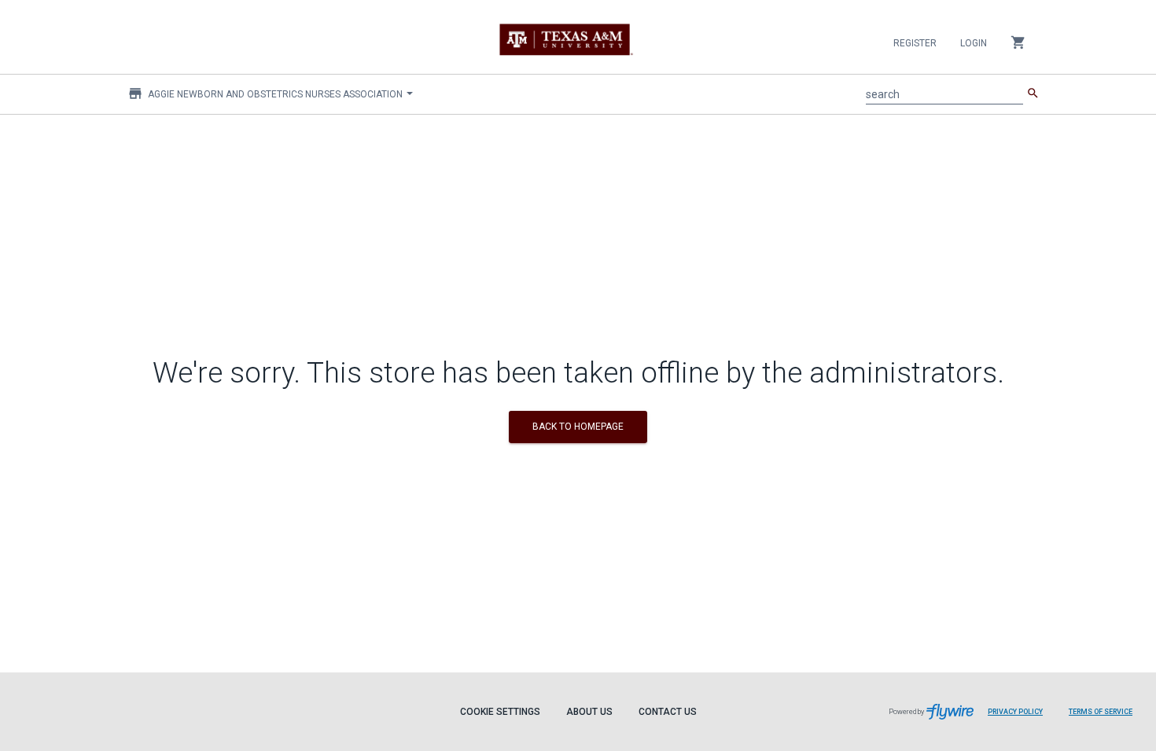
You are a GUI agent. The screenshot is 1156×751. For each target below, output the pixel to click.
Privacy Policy (1015, 712)
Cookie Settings (500, 711)
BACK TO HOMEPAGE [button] (578, 426)
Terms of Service (1100, 712)
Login (973, 43)
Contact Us (668, 711)
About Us (589, 711)
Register (915, 43)
